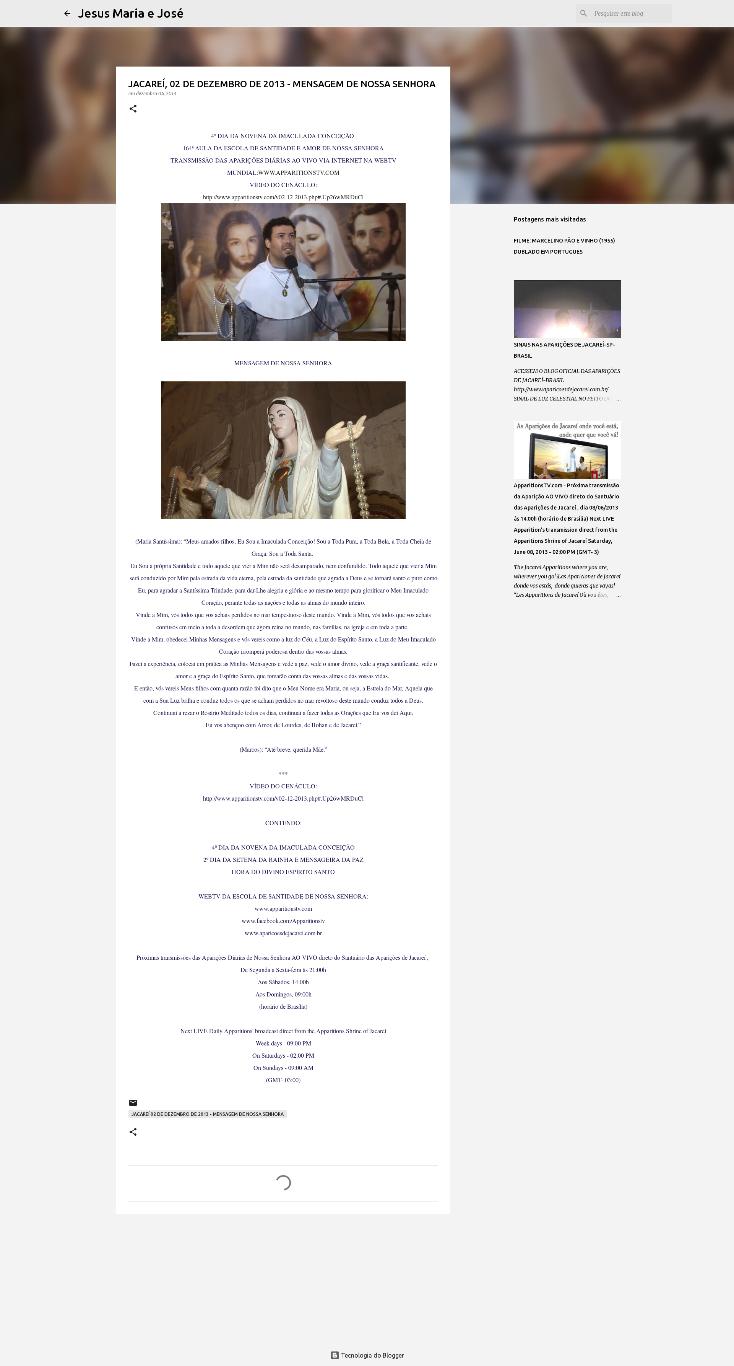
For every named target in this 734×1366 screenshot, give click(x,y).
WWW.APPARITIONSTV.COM (298, 172)
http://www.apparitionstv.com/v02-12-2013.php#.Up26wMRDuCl (283, 197)
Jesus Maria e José (131, 13)
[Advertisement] (283, 1278)
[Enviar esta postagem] (133, 1105)
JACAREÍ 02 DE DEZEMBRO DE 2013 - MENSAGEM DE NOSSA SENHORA (208, 1114)
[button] (133, 109)
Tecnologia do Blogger (371, 1355)
